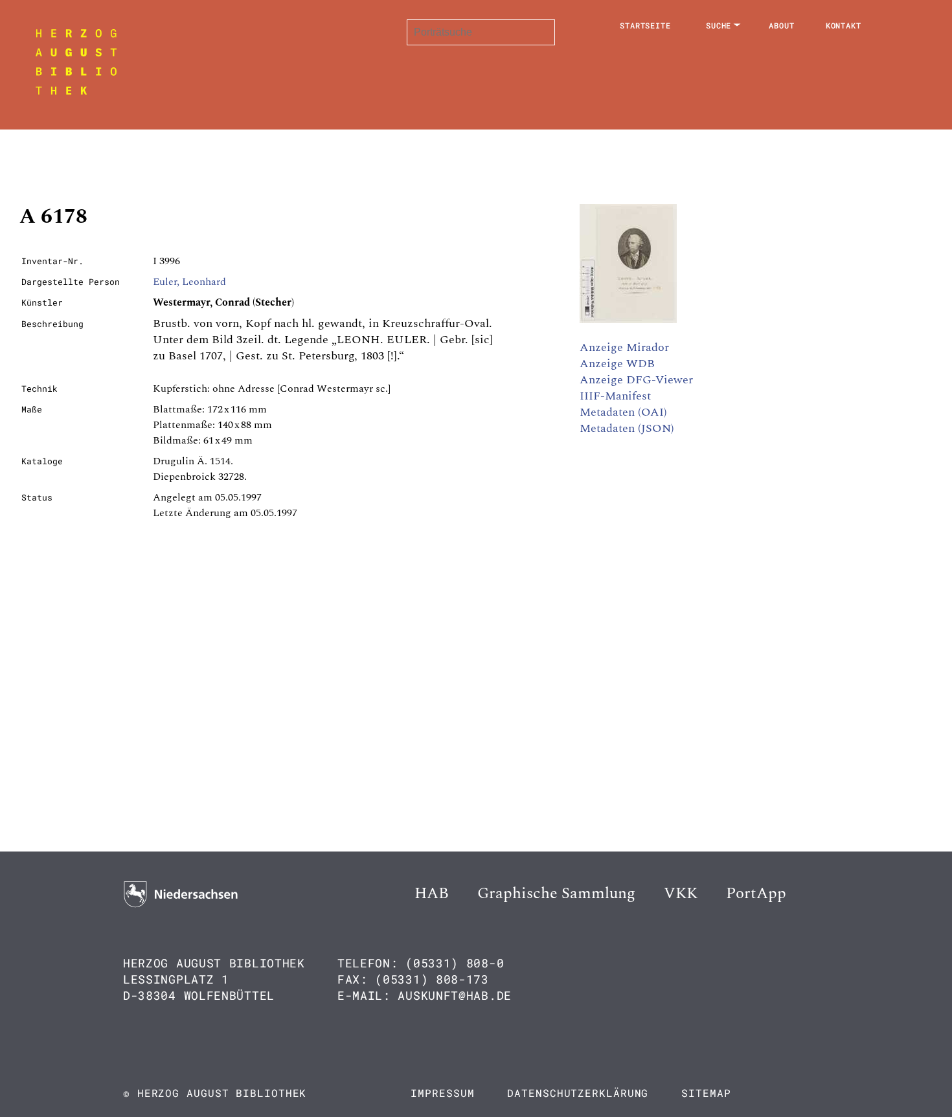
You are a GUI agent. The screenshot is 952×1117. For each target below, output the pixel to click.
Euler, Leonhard (189, 281)
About (782, 25)
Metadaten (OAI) (623, 412)
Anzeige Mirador (624, 347)
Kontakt (843, 25)
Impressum (442, 1093)
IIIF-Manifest (615, 396)
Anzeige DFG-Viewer (636, 380)
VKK (680, 893)
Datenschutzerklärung (577, 1093)
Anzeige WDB (617, 363)
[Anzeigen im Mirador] (628, 320)
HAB (431, 893)
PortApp (756, 893)
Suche (719, 25)
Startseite (645, 25)
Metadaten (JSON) (627, 428)
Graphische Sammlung (556, 893)
